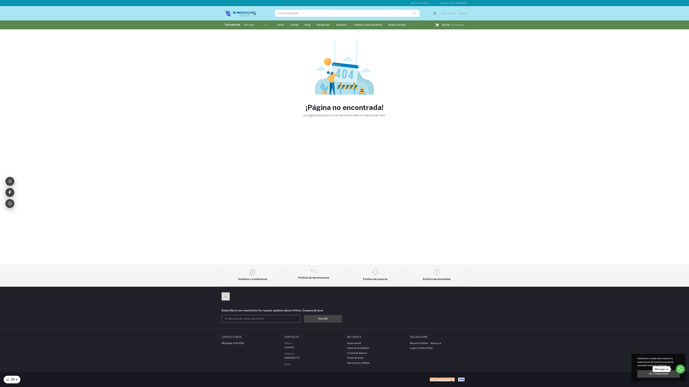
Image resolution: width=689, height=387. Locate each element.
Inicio (280, 24)
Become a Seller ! (420, 3)
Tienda (294, 24)
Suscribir (323, 318)
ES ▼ (14, 379)
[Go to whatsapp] (680, 369)
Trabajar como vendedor (367, 24)
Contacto (341, 24)
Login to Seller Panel (421, 348)
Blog (307, 24)
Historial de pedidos (358, 348)
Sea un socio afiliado (358, 363)
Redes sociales (397, 24)
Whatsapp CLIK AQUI (233, 343)
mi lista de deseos (357, 353)
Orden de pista (355, 358)
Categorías (323, 24)
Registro (462, 13)
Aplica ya (435, 343)
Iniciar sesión (448, 13)
